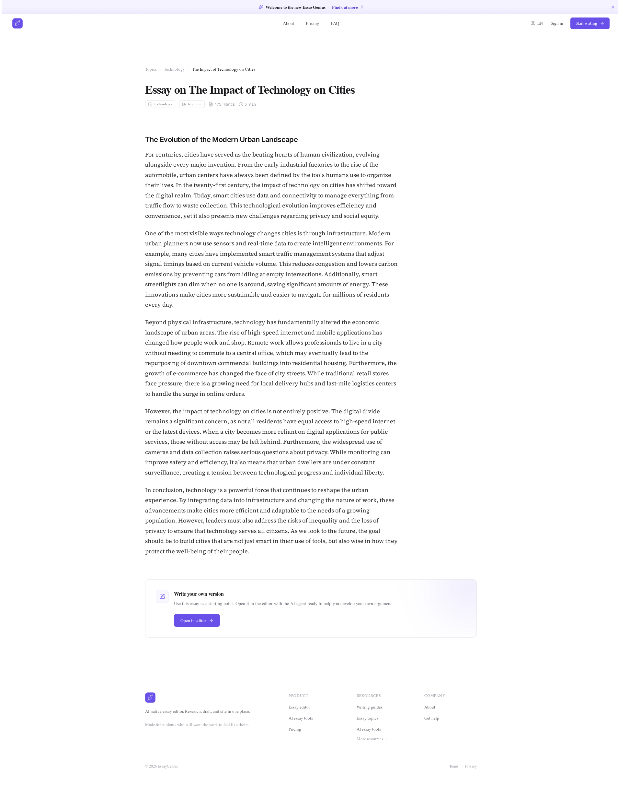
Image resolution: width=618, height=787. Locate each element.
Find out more (345, 7)
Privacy (471, 766)
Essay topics (367, 718)
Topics (151, 69)
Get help (431, 718)
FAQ (335, 23)
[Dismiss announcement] (613, 7)
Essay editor (299, 707)
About (288, 23)
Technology (174, 69)
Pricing (312, 23)
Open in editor (193, 620)
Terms (454, 766)
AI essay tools (301, 718)
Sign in (557, 23)
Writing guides (370, 707)
